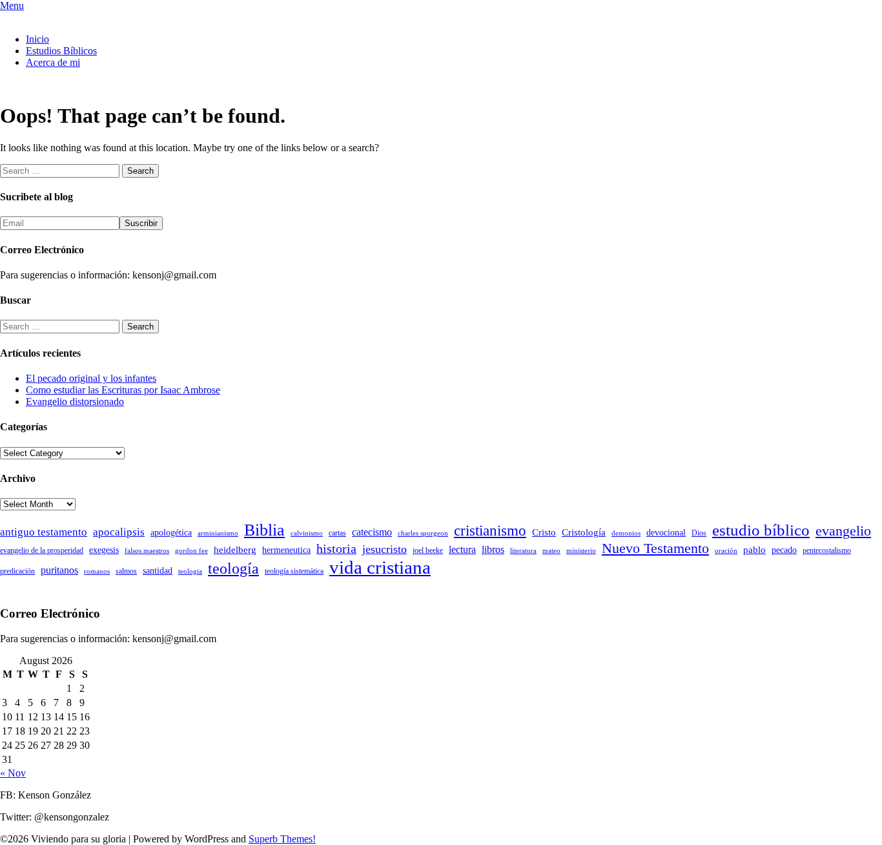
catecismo (372, 532)
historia (336, 548)
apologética (171, 532)
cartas (337, 532)
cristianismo (490, 531)
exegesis (104, 550)
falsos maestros (147, 550)
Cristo (544, 532)
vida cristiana (380, 567)
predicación (17, 571)
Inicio (37, 39)
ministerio (581, 550)
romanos (97, 571)
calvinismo (307, 533)
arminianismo (218, 533)
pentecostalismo (827, 550)
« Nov (13, 772)
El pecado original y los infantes (91, 378)
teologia (190, 571)
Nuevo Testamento (655, 548)
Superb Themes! (282, 838)
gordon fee (191, 550)
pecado (784, 550)
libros (493, 549)
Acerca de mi (53, 62)
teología (233, 568)
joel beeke (428, 550)
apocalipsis (119, 532)
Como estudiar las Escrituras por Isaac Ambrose (123, 389)
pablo (754, 550)
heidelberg (235, 550)
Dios (699, 532)
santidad (157, 571)
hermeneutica (286, 550)
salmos (126, 571)
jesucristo (384, 549)
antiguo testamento (43, 532)
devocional (666, 532)
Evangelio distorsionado (75, 401)
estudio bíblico (761, 530)
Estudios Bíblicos (61, 50)
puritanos (59, 570)
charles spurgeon (423, 533)
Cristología (584, 532)
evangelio (843, 531)
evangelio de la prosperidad (41, 550)
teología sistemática (294, 571)
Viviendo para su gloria (47, 17)
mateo (551, 550)
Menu (12, 5)
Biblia (264, 530)
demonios (626, 533)
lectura (462, 549)
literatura (523, 550)
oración (726, 550)
